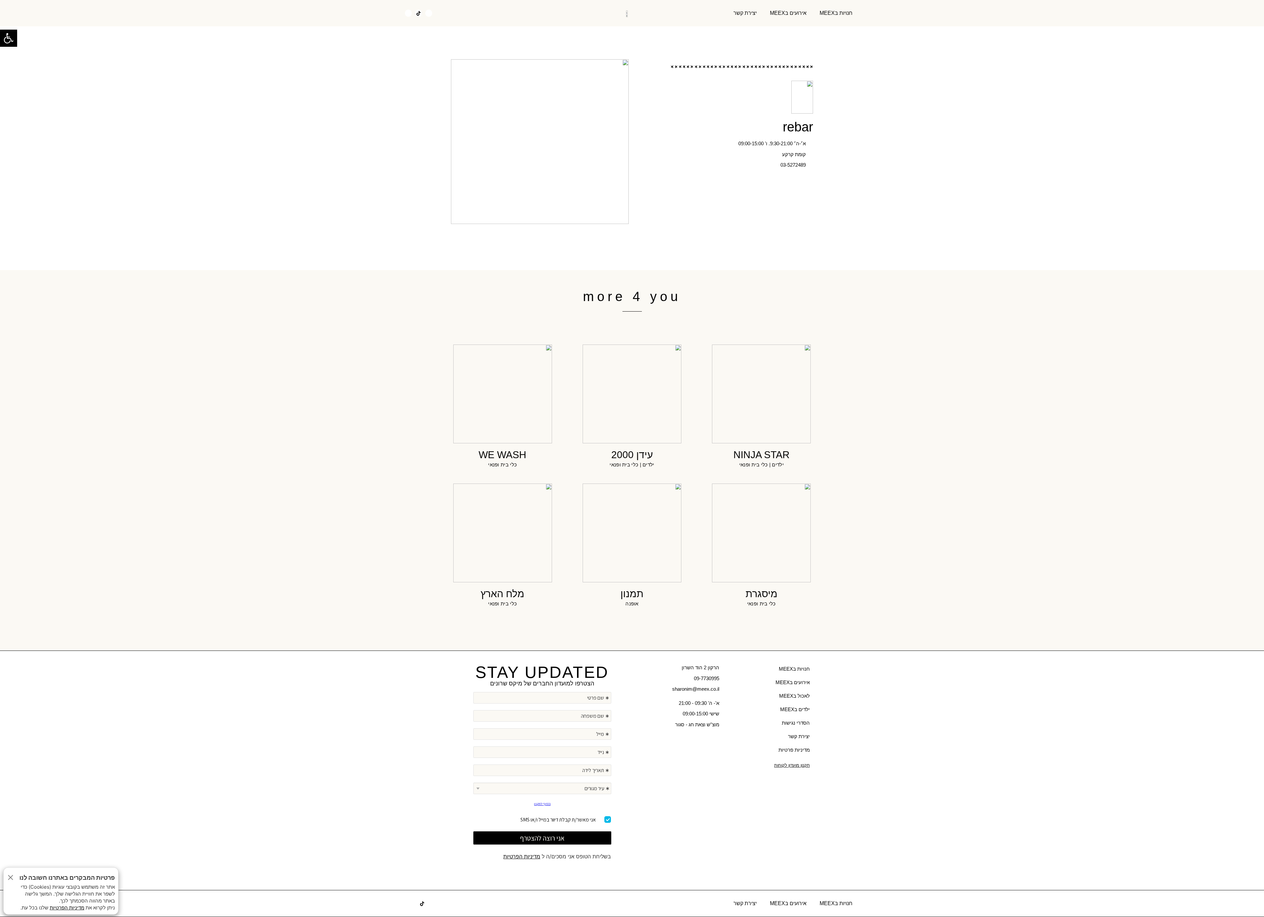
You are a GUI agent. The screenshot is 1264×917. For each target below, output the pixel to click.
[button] (443, 13)
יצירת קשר (745, 13)
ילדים (778, 464)
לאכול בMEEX (794, 696)
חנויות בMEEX (836, 13)
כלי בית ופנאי (753, 464)
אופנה (632, 603)
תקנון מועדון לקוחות (792, 765)
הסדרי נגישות (796, 723)
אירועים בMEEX (788, 13)
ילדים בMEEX (795, 709)
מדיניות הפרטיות (521, 856)
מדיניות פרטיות (794, 750)
